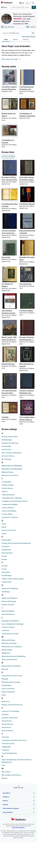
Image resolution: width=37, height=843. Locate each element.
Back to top (18, 787)
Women (4, 778)
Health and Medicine (9, 598)
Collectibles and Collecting (12, 498)
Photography (6, 685)
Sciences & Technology (10, 711)
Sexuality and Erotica (10, 718)
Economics (6, 546)
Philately (5, 679)
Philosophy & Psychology (11, 682)
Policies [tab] (26, 39)
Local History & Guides (10, 634)
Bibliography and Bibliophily (12, 466)
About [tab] (15, 39)
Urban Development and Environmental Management (16, 761)
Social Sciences (7, 724)
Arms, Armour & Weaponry (12, 453)
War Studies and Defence (11, 775)
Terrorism (5, 737)
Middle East (6, 653)
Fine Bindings (7, 575)
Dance (4, 524)
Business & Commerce (10, 475)
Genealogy (6, 592)
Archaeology (6, 446)
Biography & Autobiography (12, 469)
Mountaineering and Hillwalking (13, 656)
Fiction (4, 569)
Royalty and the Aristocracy (12, 705)
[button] (33, 33)
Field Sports (6, 572)
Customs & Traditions (10, 517)
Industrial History (8, 614)
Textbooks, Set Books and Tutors (14, 740)
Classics (5, 491)
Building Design (7, 472)
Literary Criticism (8, 627)
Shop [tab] (6, 39)
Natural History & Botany (11, 666)
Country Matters (8, 508)
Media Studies (7, 650)
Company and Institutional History (15, 501)
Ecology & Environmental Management (16, 543)
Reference (6, 701)
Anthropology (7, 440)
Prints (4, 695)
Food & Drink (6, 582)
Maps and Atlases (8, 640)
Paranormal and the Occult (12, 676)
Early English (6, 540)
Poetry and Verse (8, 689)
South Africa (6, 727)
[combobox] (21, 7)
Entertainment (7, 553)
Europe (4, 559)
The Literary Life (8, 743)
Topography (6, 747)
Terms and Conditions (18, 827)
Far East (5, 566)
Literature (5, 630)
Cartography (6, 482)
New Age (5, 669)
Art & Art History (8, 456)
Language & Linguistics (10, 621)
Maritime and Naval (9, 643)
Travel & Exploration (9, 753)
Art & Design (6, 459)
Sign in (28, 3)
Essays (4, 556)
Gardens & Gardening (10, 588)
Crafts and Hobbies (9, 511)
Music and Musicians (9, 659)
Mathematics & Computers (12, 647)
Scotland (5, 714)
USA (3, 765)
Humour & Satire (8, 604)
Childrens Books (8, 485)
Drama (4, 533)
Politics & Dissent (8, 692)
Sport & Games (7, 731)
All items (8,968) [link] (8, 156)
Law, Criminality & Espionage (12, 624)
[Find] (34, 7)
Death (4, 527)
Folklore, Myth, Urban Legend (13, 579)
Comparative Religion (10, 504)
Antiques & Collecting (10, 443)
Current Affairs (7, 514)
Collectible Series (8, 495)
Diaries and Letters (9, 530)
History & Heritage (9, 601)
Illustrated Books (8, 611)
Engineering (6, 550)
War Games (6, 772)
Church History (7, 488)
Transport (5, 750)
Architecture (6, 449)
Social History (7, 721)
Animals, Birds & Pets (10, 436)
